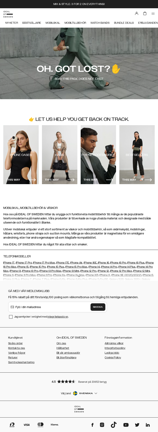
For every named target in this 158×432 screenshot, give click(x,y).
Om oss (61, 343)
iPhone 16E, (91, 262)
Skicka (98, 307)
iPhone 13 (15, 271)
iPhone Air (76, 262)
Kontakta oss (16, 348)
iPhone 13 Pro (30, 271)
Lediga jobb (112, 352)
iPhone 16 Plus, (136, 262)
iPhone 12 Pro (88, 271)
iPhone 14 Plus (126, 266)
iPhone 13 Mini (71, 271)
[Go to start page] (8, 14)
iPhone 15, (23, 266)
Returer (12, 357)
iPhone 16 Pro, (118, 262)
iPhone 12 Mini (141, 271)
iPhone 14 (94, 266)
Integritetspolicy (115, 348)
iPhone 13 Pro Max (50, 271)
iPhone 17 (9, 262)
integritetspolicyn (58, 316)
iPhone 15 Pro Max (76, 266)
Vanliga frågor (16, 352)
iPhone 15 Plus (55, 266)
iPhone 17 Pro (24, 262)
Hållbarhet (63, 348)
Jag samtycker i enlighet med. (41, 316)
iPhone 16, (104, 262)
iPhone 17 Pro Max (44, 262)
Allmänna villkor (114, 343)
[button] (79, 381)
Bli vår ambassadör (68, 352)
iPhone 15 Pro (38, 266)
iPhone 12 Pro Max (121, 271)
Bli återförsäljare (66, 357)
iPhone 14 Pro (109, 266)
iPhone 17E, (63, 262)
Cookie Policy (113, 357)
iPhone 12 (103, 271)
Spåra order (15, 343)
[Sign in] (136, 13)
